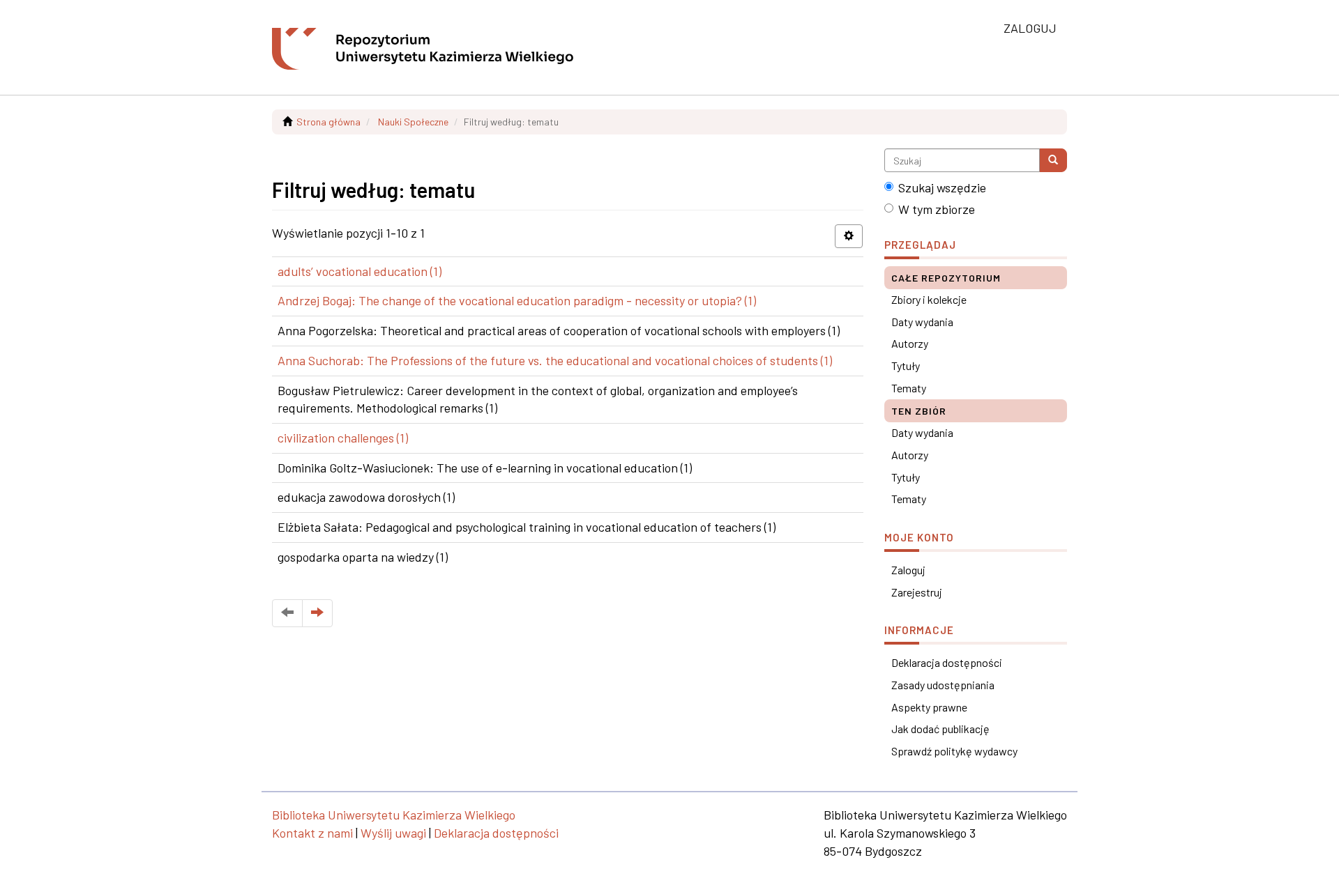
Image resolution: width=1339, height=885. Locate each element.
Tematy (908, 387)
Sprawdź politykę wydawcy (954, 750)
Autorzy (909, 343)
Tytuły (905, 365)
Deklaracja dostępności (946, 662)
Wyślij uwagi (393, 832)
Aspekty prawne (929, 707)
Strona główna (328, 122)
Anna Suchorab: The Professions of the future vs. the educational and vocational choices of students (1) (555, 360)
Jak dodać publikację (940, 728)
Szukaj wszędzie (942, 187)
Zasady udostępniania (942, 684)
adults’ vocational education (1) (359, 271)
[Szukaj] (1053, 160)
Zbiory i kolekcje (929, 299)
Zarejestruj (916, 592)
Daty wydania (922, 321)
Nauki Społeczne (413, 122)
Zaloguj (908, 569)
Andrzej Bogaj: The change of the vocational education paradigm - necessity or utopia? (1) (517, 300)
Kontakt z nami (312, 832)
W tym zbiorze (936, 209)
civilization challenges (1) (343, 437)
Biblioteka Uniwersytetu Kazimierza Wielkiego (393, 814)
